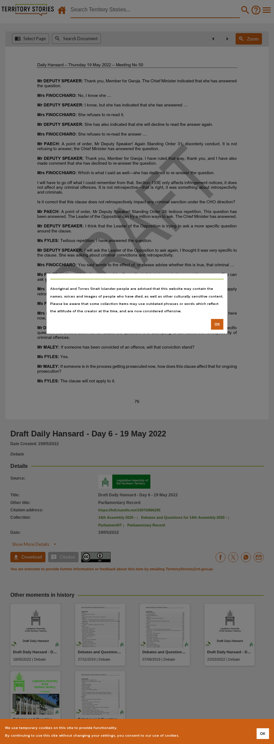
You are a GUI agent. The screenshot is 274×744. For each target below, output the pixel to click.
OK (217, 324)
